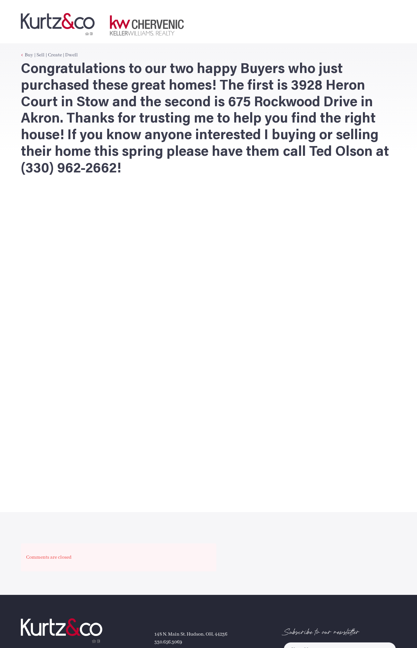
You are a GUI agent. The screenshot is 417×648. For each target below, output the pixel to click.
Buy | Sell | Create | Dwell (51, 55)
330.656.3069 (168, 642)
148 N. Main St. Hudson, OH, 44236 (190, 634)
